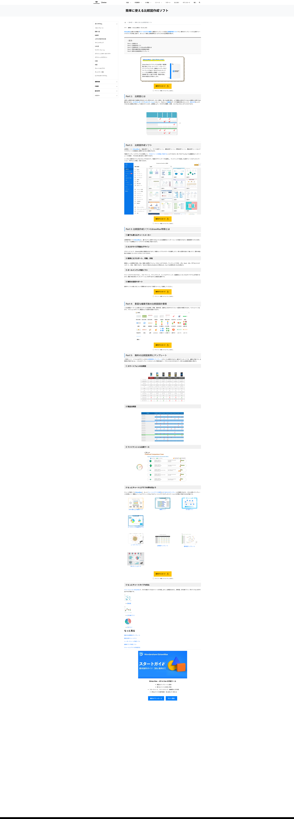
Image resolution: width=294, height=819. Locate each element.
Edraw (134, 27)
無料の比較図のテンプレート (132, 635)
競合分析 (192, 102)
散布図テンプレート (189, 546)
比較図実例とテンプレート (154, 359)
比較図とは (133, 43)
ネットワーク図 (99, 72)
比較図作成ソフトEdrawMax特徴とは (140, 47)
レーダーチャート (136, 545)
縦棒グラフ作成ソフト (130, 644)
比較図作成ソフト (134, 45)
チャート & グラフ (100, 68)
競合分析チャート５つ (130, 638)
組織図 (97, 35)
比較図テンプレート (162, 546)
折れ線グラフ (189, 509)
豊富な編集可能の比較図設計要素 (138, 49)
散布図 (129, 603)
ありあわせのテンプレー (169, 492)
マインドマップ (99, 42)
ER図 (96, 61)
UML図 (97, 46)
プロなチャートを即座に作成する (158, 154)
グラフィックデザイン (101, 57)
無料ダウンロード (161, 86)
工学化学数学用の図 (100, 39)
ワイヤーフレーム (100, 50)
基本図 (130, 22)
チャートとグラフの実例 (154, 492)
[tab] (105, 23)
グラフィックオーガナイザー (103, 53)
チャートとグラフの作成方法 (132, 647)
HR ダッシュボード (135, 566)
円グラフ (129, 627)
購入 (195, 2)
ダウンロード (186, 2)
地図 (96, 65)
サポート (168, 2)
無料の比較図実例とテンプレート (138, 51)
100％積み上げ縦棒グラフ (136, 509)
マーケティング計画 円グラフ (136, 527)
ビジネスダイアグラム (101, 76)
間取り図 (97, 31)
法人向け (176, 2)
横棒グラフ (163, 509)
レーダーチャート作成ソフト (132, 641)
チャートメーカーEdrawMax (132, 590)
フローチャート (99, 28)
